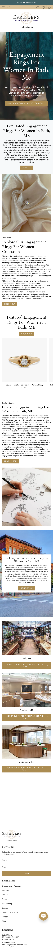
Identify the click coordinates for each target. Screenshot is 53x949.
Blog (4, 921)
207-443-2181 (8, 939)
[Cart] (48, 7)
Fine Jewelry (7, 904)
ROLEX (5, 895)
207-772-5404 (8, 947)
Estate (4, 899)
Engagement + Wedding (11, 886)
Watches (5, 890)
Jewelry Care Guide (10, 912)
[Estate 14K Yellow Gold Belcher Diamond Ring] (24, 360)
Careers (5, 917)
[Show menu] (3, 7)
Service (5, 908)
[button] (8, 7)
